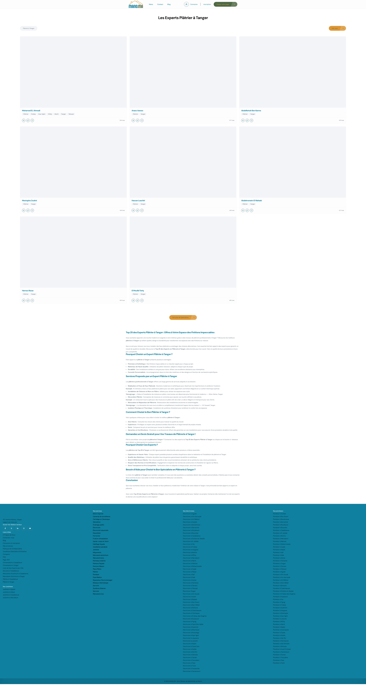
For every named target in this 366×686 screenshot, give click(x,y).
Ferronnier (96, 536)
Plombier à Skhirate (280, 646)
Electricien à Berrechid (191, 528)
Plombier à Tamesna (280, 561)
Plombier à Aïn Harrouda (281, 577)
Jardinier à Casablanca (11, 595)
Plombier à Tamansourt (281, 652)
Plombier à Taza (278, 660)
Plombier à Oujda (279, 547)
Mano (151, 4)
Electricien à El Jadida (190, 541)
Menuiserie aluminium (100, 555)
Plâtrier (95, 572)
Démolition (96, 522)
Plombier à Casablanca (281, 530)
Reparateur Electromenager (102, 580)
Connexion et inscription (11, 543)
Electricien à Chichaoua (191, 613)
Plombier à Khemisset (280, 613)
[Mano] (136, 4)
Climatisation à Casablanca (12, 563)
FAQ (4, 557)
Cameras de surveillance (101, 517)
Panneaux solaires (99, 561)
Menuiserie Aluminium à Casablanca (15, 574)
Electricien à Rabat (189, 572)
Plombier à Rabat (279, 550)
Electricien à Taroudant (191, 660)
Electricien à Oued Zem (191, 646)
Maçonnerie (97, 552)
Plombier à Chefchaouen (281, 588)
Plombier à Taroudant (280, 657)
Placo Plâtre (97, 569)
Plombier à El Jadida (280, 533)
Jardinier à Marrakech (10, 598)
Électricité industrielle (100, 530)
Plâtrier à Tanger (8, 582)
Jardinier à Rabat (9, 592)
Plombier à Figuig (279, 602)
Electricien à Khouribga (191, 633)
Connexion (194, 4)
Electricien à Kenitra (190, 552)
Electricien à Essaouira (191, 619)
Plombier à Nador (279, 627)
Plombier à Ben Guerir (280, 517)
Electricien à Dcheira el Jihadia (194, 539)
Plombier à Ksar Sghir (280, 616)
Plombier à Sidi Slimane (281, 644)
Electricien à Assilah (190, 522)
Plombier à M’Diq (279, 622)
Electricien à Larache (190, 641)
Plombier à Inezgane (280, 610)
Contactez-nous (8, 538)
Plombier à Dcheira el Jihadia (283, 591)
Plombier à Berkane (280, 586)
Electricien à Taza (189, 663)
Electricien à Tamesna (190, 583)
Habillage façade (99, 544)
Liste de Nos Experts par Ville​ (13, 568)
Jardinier (96, 550)
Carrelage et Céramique (101, 519)
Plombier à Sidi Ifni (279, 638)
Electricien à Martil (189, 561)
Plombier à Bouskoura (280, 525)
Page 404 (6, 560)
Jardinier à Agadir (9, 589)
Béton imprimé (98, 514)
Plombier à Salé (278, 555)
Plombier (96, 575)
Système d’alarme (99, 588)
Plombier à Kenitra (279, 536)
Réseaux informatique (100, 583)
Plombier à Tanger (279, 563)
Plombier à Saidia (279, 635)
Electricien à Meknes (190, 563)
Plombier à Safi (278, 552)
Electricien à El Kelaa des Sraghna (194, 616)
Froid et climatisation (100, 539)
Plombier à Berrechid (280, 522)
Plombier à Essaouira (280, 597)
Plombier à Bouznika (280, 528)
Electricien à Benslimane (191, 525)
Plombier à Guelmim (280, 608)
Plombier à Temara (279, 566)
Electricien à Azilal (189, 597)
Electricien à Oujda (189, 569)
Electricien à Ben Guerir (191, 602)
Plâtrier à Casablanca (10, 579)
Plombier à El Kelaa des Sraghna (284, 594)
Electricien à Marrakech (191, 558)
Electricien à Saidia (189, 649)
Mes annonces (8, 546)
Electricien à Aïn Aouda (191, 594)
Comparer (6, 554)
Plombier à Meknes (279, 541)
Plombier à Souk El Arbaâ (282, 649)
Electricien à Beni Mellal (191, 605)
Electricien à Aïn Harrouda (192, 517)
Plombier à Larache (280, 619)
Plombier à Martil (279, 624)
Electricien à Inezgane (190, 550)
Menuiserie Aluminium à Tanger (14, 576)
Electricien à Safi (189, 575)
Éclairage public (98, 525)
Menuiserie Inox (98, 594)
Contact (160, 4)
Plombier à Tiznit (279, 663)
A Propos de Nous (9, 535)
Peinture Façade (98, 563)
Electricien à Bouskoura (191, 530)
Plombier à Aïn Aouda (280, 575)
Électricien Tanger (189, 591)
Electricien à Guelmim (190, 627)
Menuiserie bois (98, 558)
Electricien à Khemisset (191, 630)
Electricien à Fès (189, 544)
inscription (207, 4)
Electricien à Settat (189, 580)
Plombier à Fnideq (279, 605)
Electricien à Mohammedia (192, 566)
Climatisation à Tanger (10, 565)
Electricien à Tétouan (190, 588)
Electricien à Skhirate (190, 655)
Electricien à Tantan (190, 657)
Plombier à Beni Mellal (280, 583)
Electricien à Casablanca (191, 536)
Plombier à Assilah (279, 514)
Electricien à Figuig (189, 622)
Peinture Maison (98, 566)
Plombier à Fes (278, 599)
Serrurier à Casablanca (11, 571)
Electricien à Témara (190, 586)
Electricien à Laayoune (191, 638)
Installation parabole (100, 547)
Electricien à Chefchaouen (192, 610)
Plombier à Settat (279, 558)
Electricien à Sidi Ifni (190, 652)
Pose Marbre (97, 577)
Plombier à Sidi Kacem (281, 641)
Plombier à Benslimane (281, 519)
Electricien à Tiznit (189, 666)
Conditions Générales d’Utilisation (15, 551)
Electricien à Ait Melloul (191, 519)
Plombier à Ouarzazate (281, 630)
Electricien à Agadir (190, 514)
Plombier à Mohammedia (281, 544)
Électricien (96, 528)
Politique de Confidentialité (12, 549)
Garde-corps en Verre (100, 541)
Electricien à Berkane (190, 608)
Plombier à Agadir (279, 572)
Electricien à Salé (189, 577)
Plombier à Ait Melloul (280, 580)
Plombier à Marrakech (280, 539)
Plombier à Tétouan (280, 569)
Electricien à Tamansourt (191, 671)
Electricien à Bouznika (190, 533)
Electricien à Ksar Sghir (191, 635)
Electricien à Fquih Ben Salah (193, 624)
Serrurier (96, 586)
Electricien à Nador (189, 644)
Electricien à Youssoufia (191, 669)
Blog (169, 4)
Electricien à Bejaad (190, 599)
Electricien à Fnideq (190, 547)
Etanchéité (96, 533)
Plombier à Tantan (279, 655)
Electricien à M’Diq (189, 555)
